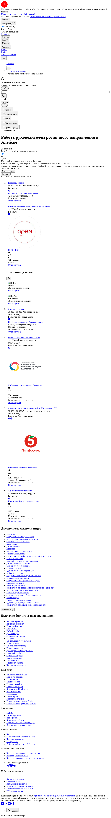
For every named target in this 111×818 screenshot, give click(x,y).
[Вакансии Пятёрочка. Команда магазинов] (58, 443)
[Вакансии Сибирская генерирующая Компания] (58, 366)
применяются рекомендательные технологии (55, 796)
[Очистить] (5, 88)
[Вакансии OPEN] (58, 232)
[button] (4, 49)
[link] (5, 43)
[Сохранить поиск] (3, 95)
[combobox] (13, 82)
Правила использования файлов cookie (48, 16)
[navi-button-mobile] (3, 58)
